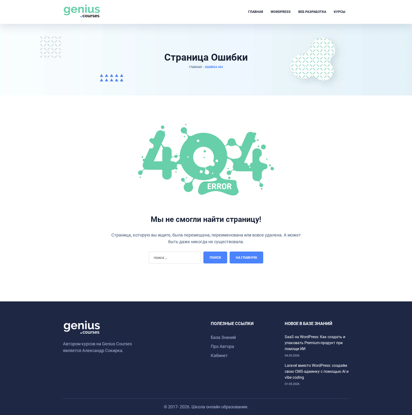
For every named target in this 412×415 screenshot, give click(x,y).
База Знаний (223, 337)
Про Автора (222, 346)
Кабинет (219, 355)
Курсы (339, 12)
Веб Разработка (312, 12)
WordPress (281, 12)
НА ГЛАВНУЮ (246, 257)
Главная (255, 12)
